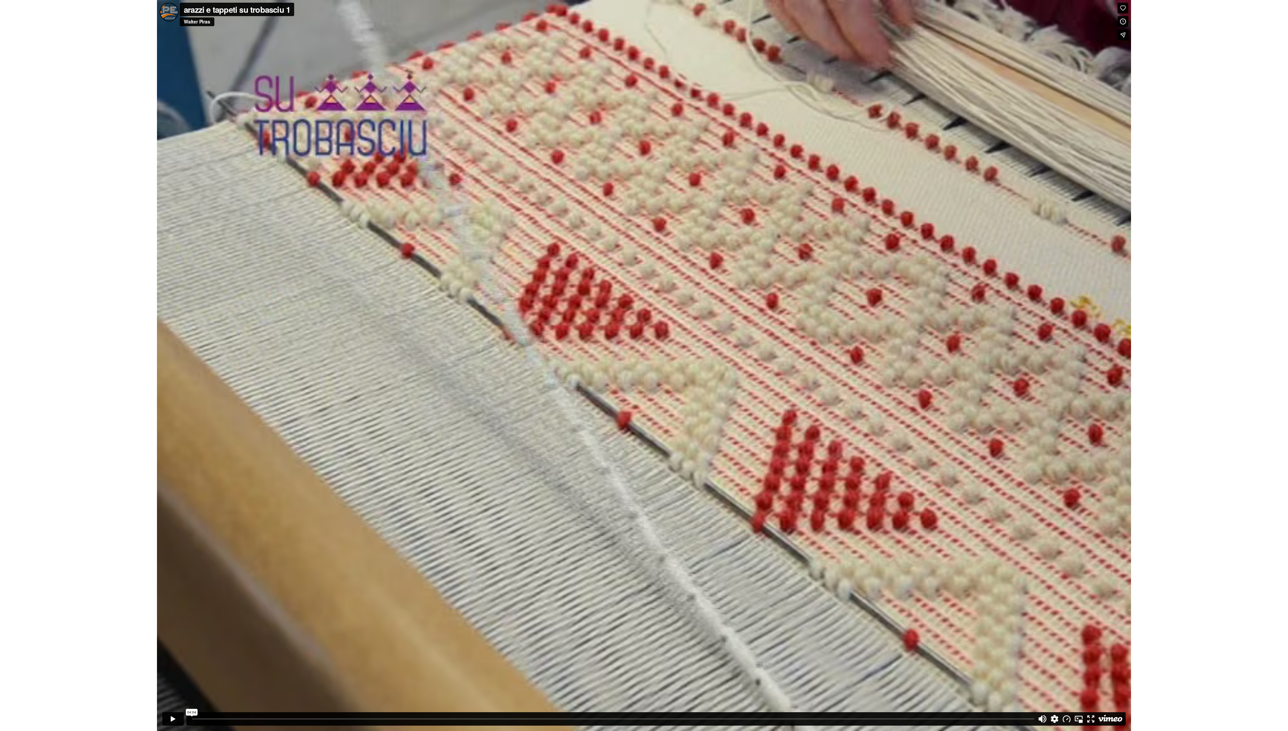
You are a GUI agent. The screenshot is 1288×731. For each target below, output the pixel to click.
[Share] (1123, 35)
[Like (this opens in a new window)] (1123, 8)
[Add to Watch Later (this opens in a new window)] (1123, 21)
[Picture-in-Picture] (1078, 719)
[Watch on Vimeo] (1110, 719)
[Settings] (1054, 719)
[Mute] (1042, 719)
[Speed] (1066, 719)
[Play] (173, 719)
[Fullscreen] (1090, 719)
